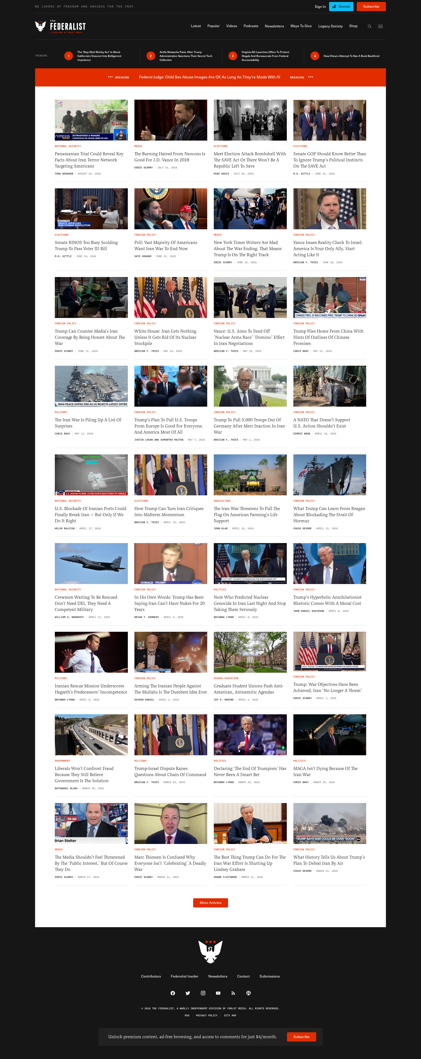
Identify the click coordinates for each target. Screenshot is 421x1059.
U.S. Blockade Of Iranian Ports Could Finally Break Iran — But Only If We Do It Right (90, 515)
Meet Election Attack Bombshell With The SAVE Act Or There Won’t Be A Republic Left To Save (250, 160)
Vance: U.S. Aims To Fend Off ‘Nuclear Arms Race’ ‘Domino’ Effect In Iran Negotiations (249, 337)
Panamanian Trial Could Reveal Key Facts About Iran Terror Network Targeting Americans (89, 160)
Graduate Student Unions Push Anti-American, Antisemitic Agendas (249, 689)
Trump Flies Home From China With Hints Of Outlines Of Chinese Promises (328, 337)
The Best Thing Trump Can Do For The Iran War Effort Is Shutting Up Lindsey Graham (250, 863)
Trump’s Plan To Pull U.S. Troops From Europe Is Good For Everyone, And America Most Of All (168, 426)
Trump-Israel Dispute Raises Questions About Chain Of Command (170, 771)
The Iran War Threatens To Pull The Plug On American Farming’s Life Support (247, 515)
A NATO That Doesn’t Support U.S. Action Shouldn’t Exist (321, 423)
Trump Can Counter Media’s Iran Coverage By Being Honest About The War (90, 337)
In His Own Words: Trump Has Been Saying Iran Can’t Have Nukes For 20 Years (169, 603)
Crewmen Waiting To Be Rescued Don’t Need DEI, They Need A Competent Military (86, 603)
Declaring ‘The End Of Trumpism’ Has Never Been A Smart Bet (250, 771)
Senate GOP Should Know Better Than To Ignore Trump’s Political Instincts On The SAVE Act (329, 160)
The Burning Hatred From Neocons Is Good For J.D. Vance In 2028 (169, 157)
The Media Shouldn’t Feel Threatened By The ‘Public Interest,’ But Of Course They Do (91, 863)
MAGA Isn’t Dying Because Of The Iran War (325, 771)
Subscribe (371, 6)
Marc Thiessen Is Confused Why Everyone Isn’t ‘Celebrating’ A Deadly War (170, 863)
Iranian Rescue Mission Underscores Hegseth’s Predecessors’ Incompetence (91, 689)
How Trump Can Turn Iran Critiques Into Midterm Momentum (168, 511)
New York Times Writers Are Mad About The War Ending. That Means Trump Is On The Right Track (248, 249)
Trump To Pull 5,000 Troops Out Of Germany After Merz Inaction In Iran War (249, 426)
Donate (344, 6)
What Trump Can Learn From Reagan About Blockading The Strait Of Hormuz (329, 515)
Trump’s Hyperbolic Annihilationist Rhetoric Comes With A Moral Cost (327, 600)
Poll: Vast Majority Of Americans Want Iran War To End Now (165, 245)
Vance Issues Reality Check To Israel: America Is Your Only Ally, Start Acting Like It (328, 249)
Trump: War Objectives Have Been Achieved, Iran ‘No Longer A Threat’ (327, 687)
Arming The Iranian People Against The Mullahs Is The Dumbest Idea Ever (170, 689)
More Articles (210, 902)
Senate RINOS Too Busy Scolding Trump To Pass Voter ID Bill (86, 245)
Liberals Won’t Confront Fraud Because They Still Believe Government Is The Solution (84, 775)
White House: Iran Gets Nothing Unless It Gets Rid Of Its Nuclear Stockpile (165, 337)
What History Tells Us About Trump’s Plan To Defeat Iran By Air (329, 860)
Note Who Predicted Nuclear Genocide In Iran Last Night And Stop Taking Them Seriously (250, 603)
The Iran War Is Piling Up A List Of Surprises (88, 423)
